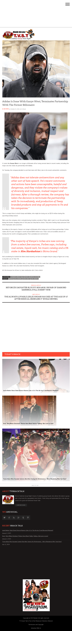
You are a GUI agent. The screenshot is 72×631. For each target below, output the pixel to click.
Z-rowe (5, 109)
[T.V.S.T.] (19, 34)
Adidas (11, 278)
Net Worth (35, 278)
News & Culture (34, 277)
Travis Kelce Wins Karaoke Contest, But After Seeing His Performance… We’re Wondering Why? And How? (32, 541)
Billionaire (18, 278)
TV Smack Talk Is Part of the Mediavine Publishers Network (36, 621)
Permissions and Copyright (36, 624)
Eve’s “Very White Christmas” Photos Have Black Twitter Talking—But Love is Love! (25, 536)
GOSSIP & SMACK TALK (17, 277)
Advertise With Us (36, 628)
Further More (21, 505)
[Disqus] (36, 327)
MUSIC (26, 277)
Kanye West (26, 278)
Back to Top (35, 485)
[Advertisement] (36, 14)
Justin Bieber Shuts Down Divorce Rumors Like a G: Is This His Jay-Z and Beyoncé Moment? (27, 530)
